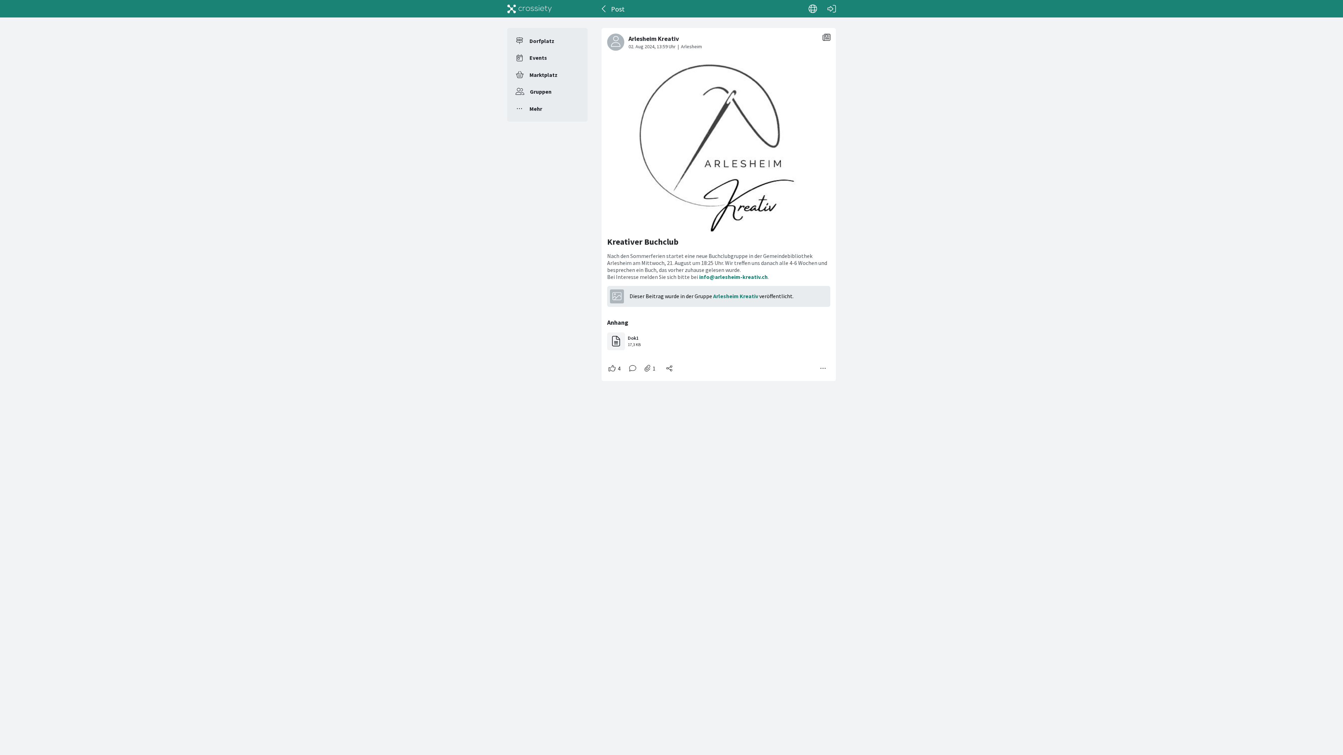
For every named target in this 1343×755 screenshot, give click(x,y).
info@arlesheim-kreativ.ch (733, 276)
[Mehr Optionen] (823, 368)
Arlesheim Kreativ (735, 296)
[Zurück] (604, 8)
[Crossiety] (529, 8)
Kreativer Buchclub (642, 241)
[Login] (831, 8)
